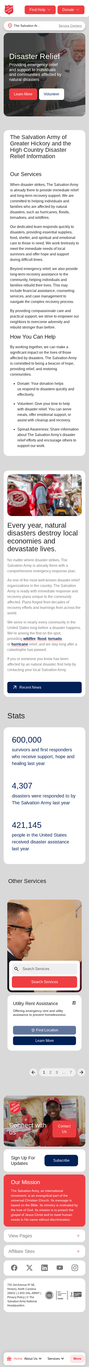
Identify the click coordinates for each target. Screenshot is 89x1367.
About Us (33, 1359)
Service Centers (70, 25)
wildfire (29, 639)
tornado (55, 639)
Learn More (23, 94)
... (63, 1072)
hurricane (19, 644)
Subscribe (61, 1160)
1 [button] (44, 1072)
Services (56, 1359)
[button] (33, 1072)
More (77, 1358)
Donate (68, 10)
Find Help (37, 10)
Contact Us (64, 1129)
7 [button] (71, 1072)
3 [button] (57, 1072)
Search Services (44, 982)
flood (41, 639)
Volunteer (51, 94)
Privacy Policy (16, 1297)
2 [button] (50, 1072)
